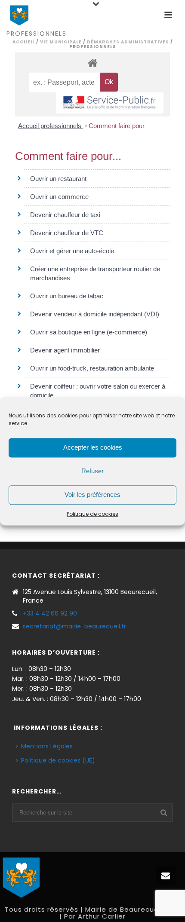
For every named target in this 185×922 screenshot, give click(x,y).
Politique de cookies (92, 514)
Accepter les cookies (92, 447)
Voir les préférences (92, 494)
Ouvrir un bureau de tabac (66, 296)
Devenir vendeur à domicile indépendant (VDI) (94, 314)
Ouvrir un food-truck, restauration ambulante (92, 368)
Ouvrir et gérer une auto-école (72, 250)
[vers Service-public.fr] (109, 102)
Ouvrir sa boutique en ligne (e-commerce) (88, 332)
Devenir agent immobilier (65, 350)
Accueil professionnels (50, 125)
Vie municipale (61, 42)
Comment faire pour (117, 125)
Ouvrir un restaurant (58, 178)
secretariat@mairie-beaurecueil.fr (74, 626)
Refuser (92, 471)
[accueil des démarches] (92, 62)
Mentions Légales (47, 746)
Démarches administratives (128, 42)
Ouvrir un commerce (59, 196)
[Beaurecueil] (21, 876)
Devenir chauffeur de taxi (65, 214)
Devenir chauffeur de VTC (66, 232)
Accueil (23, 42)
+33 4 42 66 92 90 (50, 613)
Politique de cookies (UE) (58, 760)
